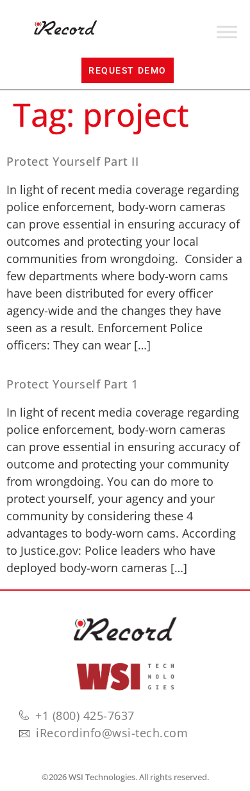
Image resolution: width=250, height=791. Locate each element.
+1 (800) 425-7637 (85, 715)
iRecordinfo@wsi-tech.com (112, 732)
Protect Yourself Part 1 (72, 384)
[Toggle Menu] (227, 32)
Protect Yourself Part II (72, 161)
